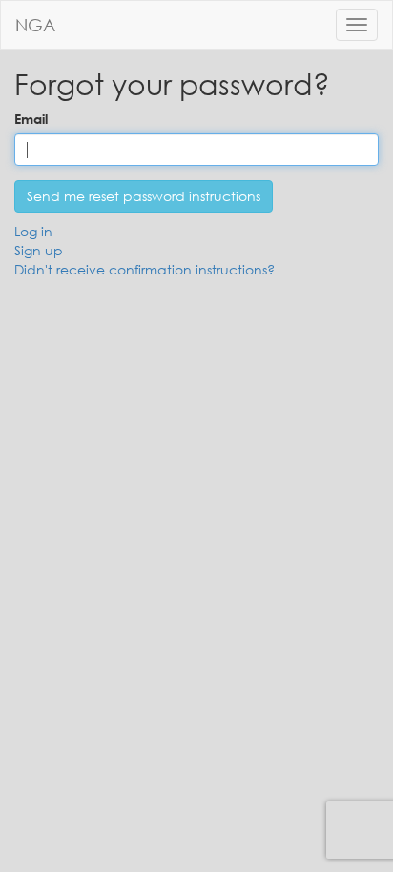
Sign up (38, 250)
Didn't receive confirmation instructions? (144, 269)
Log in (33, 231)
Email (31, 119)
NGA (35, 24)
